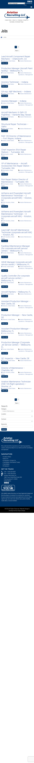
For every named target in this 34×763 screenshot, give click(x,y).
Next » (17, 50)
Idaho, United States (7, 128)
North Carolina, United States (7, 203)
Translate (29, 5)
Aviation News (8, 20)
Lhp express (12, 495)
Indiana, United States (8, 84)
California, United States (8, 61)
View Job (4, 63)
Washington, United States (7, 155)
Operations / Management (25, 74)
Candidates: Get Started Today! (16, 22)
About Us (14, 20)
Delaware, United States (8, 305)
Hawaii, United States (8, 117)
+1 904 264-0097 (11, 471)
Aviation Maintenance (25, 61)
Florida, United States (8, 73)
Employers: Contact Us (23, 20)
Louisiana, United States (8, 388)
